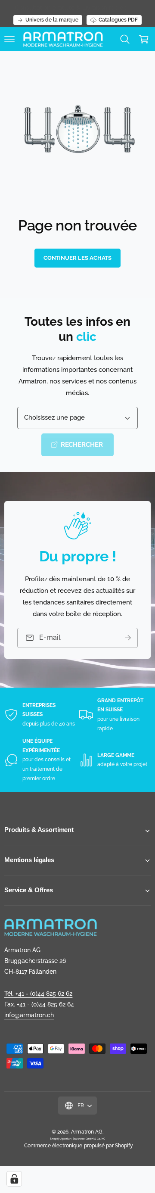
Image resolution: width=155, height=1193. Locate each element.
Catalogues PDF (118, 20)
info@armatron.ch (29, 1015)
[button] (9, 39)
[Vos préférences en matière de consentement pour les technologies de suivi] (14, 1178)
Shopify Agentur (60, 1138)
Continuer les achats (77, 258)
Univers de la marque (51, 20)
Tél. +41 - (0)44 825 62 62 (38, 993)
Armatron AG (86, 1132)
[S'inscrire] (127, 638)
